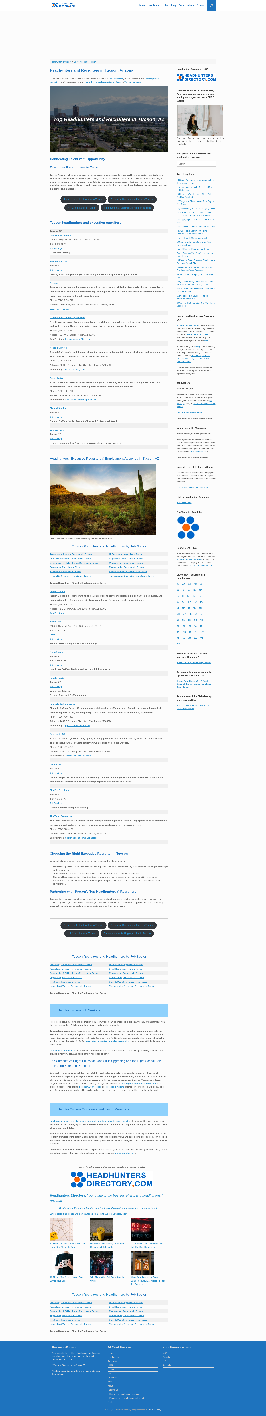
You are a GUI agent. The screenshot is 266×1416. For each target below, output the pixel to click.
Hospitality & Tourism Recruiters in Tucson (70, 576)
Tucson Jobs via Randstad (78, 755)
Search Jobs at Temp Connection (81, 838)
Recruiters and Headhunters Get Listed (126, 1398)
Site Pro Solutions (59, 790)
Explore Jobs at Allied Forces (79, 339)
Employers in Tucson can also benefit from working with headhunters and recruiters (90, 1121)
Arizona (137, 82)
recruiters (203, 334)
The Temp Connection (61, 816)
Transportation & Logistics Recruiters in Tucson (132, 576)
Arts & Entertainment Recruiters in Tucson (70, 558)
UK (110, 1373)
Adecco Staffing (58, 261)
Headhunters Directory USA (190, 559)
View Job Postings (59, 309)
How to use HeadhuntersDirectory (124, 1394)
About (190, 5)
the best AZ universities (90, 1087)
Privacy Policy (155, 1410)
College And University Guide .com (192, 488)
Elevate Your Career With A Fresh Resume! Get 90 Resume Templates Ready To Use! (194, 684)
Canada (112, 1369)
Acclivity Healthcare (60, 235)
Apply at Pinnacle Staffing (77, 725)
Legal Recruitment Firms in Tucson (126, 558)
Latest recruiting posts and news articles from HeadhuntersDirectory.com (88, 1214)
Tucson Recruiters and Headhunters (98, 1294)
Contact (201, 5)
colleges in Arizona (115, 1087)
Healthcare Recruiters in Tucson (65, 571)
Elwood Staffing (58, 408)
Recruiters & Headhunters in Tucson (83, 199)
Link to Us (113, 1390)
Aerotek (54, 283)
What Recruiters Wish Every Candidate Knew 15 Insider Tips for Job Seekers (148, 1280)
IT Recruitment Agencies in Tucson (126, 554)
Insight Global (57, 591)
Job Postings (56, 248)
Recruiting (170, 5)
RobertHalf (55, 764)
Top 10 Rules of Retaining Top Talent (193, 249)
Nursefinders (56, 652)
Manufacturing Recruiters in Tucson (126, 567)
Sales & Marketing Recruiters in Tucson (128, 571)
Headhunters (155, 5)
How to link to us (184, 502)
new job (198, 346)
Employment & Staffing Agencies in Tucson (127, 208)
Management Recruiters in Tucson (126, 563)
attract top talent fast (125, 1153)
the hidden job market (96, 1041)
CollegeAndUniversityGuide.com (139, 1083)
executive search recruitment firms (103, 82)
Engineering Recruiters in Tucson (66, 567)
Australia (113, 1377)
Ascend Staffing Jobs (75, 369)
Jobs (181, 5)
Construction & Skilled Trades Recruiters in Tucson (74, 563)
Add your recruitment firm (201, 565)
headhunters (116, 78)
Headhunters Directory (187, 325)
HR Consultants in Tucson (82, 208)
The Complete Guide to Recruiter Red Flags (196, 227)
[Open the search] (211, 5)
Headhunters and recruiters (63, 1050)
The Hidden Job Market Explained (192, 238)
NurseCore (55, 621)
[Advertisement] (133, 34)
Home (141, 5)
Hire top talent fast (199, 452)
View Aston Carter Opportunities (80, 399)
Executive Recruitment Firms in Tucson (132, 199)
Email (52, 634)
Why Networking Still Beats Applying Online (196, 208)
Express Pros (57, 430)
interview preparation (119, 1041)
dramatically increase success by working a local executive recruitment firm (193, 358)
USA (206, 340)
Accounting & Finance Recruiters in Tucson (71, 554)
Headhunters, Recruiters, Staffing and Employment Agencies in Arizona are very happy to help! (109, 1208)
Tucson (128, 82)
